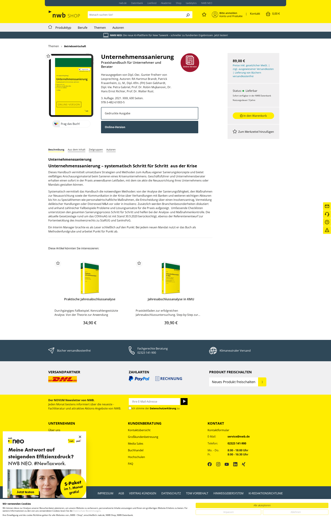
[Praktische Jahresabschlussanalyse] (89, 277)
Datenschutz (171, 493)
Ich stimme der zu (156, 408)
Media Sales (135, 443)
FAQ (130, 464)
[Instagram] (218, 464)
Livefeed (151, 3)
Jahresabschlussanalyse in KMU (171, 299)
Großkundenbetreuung (143, 437)
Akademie (166, 3)
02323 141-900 (146, 353)
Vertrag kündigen (142, 493)
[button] (56, 149)
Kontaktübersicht (139, 430)
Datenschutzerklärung (163, 408)
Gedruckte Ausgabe (117, 113)
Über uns (54, 430)
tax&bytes (191, 3)
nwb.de (123, 3)
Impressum (105, 493)
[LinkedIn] (235, 464)
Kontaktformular (218, 430)
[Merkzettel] (204, 14)
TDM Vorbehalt (197, 493)
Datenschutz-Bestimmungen (87, 510)
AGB (121, 493)
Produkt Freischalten (230, 372)
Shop (178, 3)
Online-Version (115, 127)
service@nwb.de (239, 436)
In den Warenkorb (255, 116)
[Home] (50, 27)
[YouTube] (227, 464)
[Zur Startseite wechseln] (64, 14)
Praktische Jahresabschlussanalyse (89, 299)
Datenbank (137, 3)
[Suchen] (187, 14)
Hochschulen (136, 457)
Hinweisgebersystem (228, 493)
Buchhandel (135, 450)
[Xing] (243, 464)
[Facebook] (210, 464)
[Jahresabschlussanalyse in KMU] (171, 277)
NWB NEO (206, 3)
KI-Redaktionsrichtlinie (266, 493)
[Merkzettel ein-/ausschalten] (48, 56)
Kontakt (255, 13)
